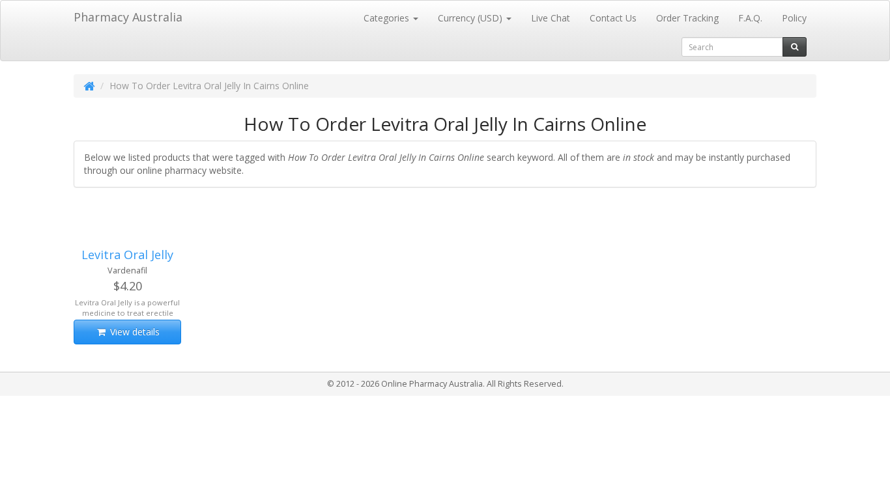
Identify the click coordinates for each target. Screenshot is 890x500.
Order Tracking (687, 18)
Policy (794, 18)
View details (134, 332)
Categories (388, 18)
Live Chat (550, 18)
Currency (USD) (471, 18)
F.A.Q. (750, 18)
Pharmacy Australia (128, 17)
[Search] (794, 47)
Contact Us (613, 18)
